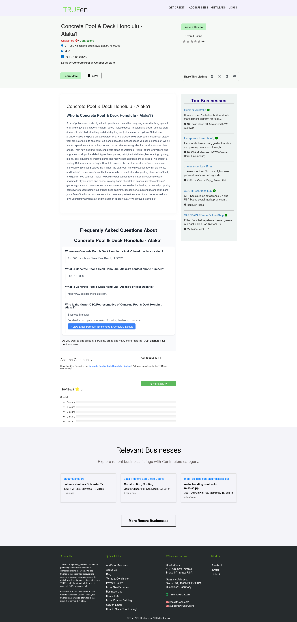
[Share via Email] (234, 76)
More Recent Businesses (148, 520)
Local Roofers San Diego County (144, 479)
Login (233, 7)
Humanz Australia (195, 110)
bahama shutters (74, 479)
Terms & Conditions (117, 578)
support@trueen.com (181, 605)
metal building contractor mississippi (206, 479)
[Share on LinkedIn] (227, 76)
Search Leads (114, 604)
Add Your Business (117, 565)
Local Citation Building (119, 600)
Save (94, 76)
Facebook (217, 565)
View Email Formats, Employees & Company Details (101, 326)
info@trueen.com (179, 602)
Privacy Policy (114, 583)
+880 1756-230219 (179, 594)
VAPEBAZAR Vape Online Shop (204, 215)
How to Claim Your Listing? (121, 609)
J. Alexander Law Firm (198, 166)
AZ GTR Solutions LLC (198, 191)
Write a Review (194, 27)
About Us (111, 569)
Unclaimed (69, 40)
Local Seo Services (117, 587)
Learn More (71, 76)
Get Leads (218, 7)
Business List (114, 591)
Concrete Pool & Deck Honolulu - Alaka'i (110, 365)
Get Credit (176, 7)
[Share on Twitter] (219, 76)
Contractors (87, 40)
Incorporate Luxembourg (199, 138)
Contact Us (112, 596)
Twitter (215, 569)
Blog (108, 574)
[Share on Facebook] (212, 76)
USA (67, 51)
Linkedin (216, 574)
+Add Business (197, 7)
